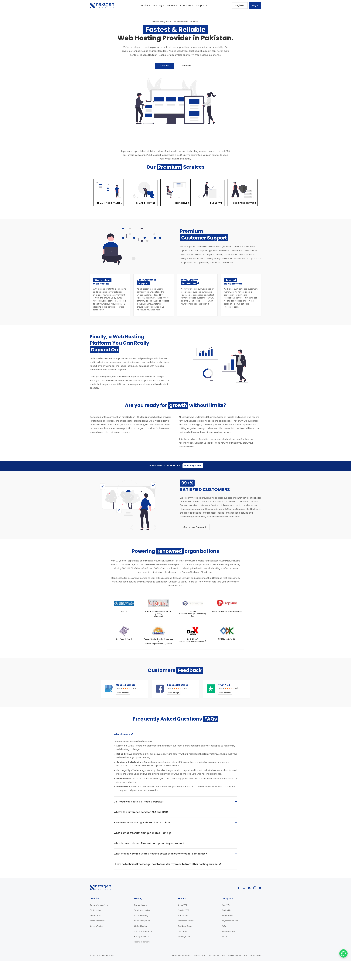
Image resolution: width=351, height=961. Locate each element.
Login (255, 5)
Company (185, 5)
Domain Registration (99, 905)
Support (200, 5)
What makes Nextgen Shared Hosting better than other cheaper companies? (160, 853)
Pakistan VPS (183, 910)
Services (164, 65)
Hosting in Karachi (142, 942)
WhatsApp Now (193, 465)
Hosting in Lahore (141, 936)
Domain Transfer (97, 921)
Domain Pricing (96, 926)
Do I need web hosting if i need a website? (139, 801)
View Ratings (173, 692)
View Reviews (123, 692)
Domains (143, 5)
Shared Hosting (140, 905)
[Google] (243, 887)
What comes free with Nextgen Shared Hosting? (143, 833)
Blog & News (227, 915)
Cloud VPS (182, 905)
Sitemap (225, 936)
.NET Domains (95, 915)
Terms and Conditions (180, 955)
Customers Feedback (194, 527)
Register (239, 5)
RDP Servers (183, 915)
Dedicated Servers (186, 921)
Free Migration (184, 936)
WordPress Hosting (142, 910)
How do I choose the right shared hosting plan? (142, 822)
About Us (186, 65)
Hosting (157, 5)
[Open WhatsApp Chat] (343, 953)
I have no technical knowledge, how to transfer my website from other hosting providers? (167, 864)
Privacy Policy (199, 955)
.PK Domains (95, 910)
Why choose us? (123, 734)
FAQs (224, 926)
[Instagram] (254, 887)
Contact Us (226, 910)
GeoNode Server (185, 926)
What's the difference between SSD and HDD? (141, 812)
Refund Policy (255, 955)
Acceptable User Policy (237, 955)
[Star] (260, 887)
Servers (171, 5)
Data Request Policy (216, 955)
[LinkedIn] (249, 887)
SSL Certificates (140, 926)
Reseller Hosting (141, 915)
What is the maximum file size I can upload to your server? (149, 843)
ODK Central (183, 931)
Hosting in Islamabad (143, 931)
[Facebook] (238, 887)
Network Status (228, 931)
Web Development (142, 921)
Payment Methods (230, 921)
